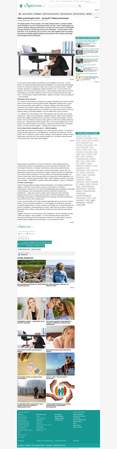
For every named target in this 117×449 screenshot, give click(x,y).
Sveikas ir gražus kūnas (79, 419)
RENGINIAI (89, 14)
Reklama (51, 1)
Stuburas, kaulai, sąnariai (23, 424)
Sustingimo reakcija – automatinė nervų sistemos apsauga (30, 322)
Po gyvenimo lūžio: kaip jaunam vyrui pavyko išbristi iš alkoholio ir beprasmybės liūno (30, 405)
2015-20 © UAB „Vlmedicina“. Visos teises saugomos (49, 448)
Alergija (38, 416)
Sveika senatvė (59, 420)
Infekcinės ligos (39, 430)
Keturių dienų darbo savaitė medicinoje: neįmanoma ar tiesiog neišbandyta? (87, 41)
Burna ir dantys (21, 436)
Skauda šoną (39, 423)
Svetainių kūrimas (75, 448)
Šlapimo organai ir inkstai (23, 423)
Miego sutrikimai (40, 427)
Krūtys (19, 431)
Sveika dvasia (77, 425)
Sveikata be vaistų (39, 245)
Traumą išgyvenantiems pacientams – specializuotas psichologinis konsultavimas (59, 405)
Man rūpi (20, 414)
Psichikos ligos (21, 437)
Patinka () (23, 233)
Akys (19, 433)
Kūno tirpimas (39, 422)
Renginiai (21, 440)
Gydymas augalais (78, 414)
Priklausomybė (39, 426)
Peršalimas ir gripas (40, 419)
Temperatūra (39, 420)
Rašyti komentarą (36, 249)
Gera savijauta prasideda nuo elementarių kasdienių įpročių (31, 284)
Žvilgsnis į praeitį (59, 418)
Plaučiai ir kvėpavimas (23, 417)
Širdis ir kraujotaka (22, 416)
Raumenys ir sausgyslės (23, 426)
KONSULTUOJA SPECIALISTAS (50, 14)
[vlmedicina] (25, 228)
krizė (36, 242)
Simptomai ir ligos (41, 414)
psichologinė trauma (45, 242)
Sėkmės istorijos (77, 427)
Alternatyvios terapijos (79, 416)
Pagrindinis (37, 14)
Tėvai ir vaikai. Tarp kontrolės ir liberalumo (57, 377)
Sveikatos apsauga (61, 440)
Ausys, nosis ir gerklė (22, 434)
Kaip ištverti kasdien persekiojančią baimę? (29, 350)
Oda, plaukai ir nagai (22, 428)
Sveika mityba (77, 418)
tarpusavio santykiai (29, 242)
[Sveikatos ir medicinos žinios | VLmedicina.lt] (34, 5)
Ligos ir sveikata (27, 14)
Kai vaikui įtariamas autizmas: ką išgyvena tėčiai (57, 284)
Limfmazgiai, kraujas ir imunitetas (25, 430)
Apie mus (57, 1)
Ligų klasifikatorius (66, 1)
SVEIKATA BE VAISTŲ (66, 14)
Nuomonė (76, 440)
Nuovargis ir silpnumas (41, 429)
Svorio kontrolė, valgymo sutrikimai (43, 424)
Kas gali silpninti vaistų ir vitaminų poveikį (87, 49)
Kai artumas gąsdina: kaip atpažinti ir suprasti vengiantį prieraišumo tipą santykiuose (58, 323)
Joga (74, 423)
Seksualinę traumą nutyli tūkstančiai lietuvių (58, 350)
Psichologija (29, 245)
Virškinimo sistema (22, 418)
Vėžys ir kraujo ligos (40, 417)
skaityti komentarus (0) (24, 249)
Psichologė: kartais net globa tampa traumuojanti (29, 377)
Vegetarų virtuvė (77, 421)
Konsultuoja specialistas (44, 440)
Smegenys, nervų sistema (23, 421)
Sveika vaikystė (59, 416)
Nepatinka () (31, 233)
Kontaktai (76, 1)
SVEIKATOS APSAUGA (79, 14)
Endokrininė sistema (22, 420)
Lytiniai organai (21, 427)
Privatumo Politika (85, 1)
